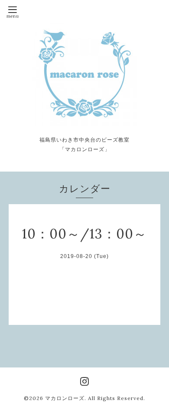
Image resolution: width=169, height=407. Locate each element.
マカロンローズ (64, 398)
